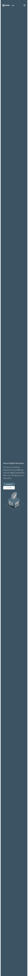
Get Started (9, 484)
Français (13, 5)
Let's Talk (9, 487)
